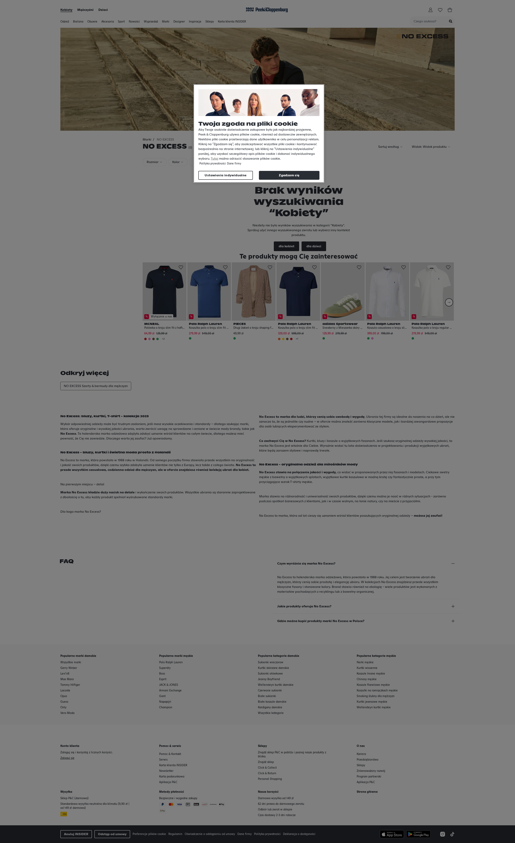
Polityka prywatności (212, 163)
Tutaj (214, 158)
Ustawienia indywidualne (225, 175)
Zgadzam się (289, 175)
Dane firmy (234, 163)
